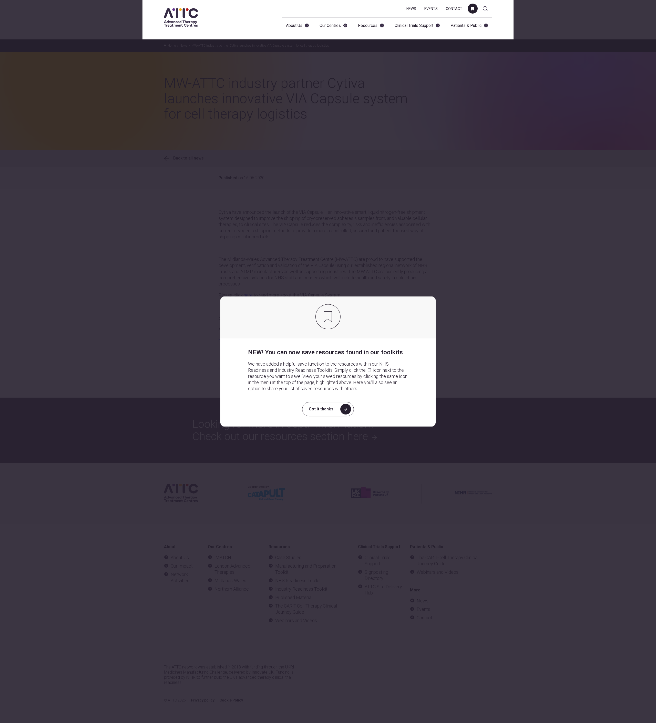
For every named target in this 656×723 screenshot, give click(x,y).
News (411, 9)
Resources (367, 25)
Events (431, 9)
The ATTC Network (181, 17)
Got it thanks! (321, 409)
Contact (454, 9)
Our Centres (330, 25)
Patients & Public (465, 25)
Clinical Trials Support (414, 25)
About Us (294, 25)
